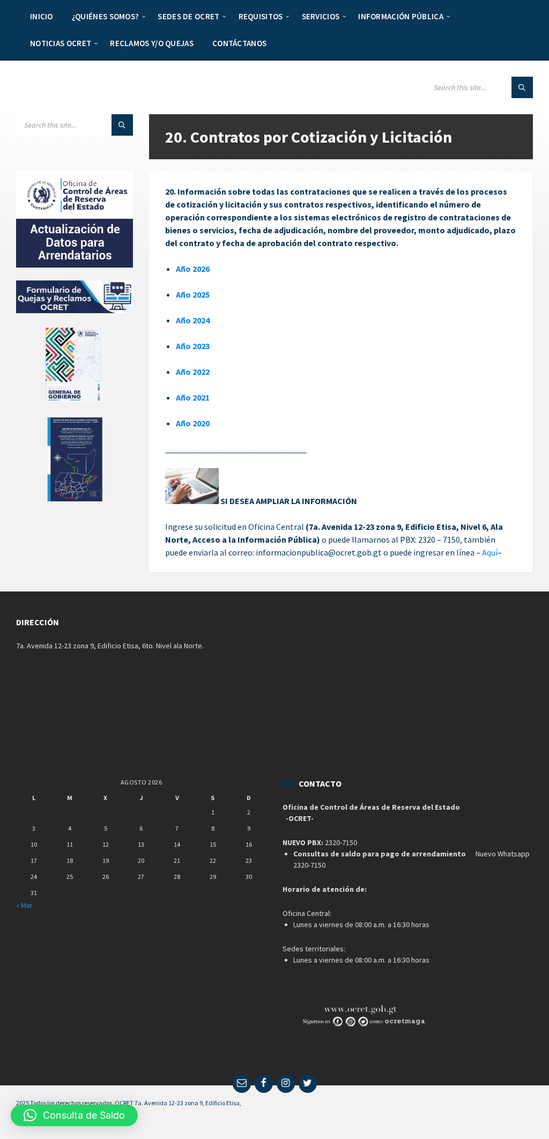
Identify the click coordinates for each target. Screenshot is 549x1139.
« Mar (24, 905)
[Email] (242, 1084)
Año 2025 (193, 294)
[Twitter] (308, 1084)
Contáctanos (239, 43)
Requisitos (261, 16)
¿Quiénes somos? (105, 16)
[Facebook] (264, 1084)
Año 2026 (193, 268)
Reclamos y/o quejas (152, 43)
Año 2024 (193, 320)
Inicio (41, 16)
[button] (74, 1115)
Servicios (321, 16)
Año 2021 (193, 397)
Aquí (490, 552)
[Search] (522, 87)
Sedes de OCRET (188, 16)
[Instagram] (286, 1084)
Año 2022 (193, 371)
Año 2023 (193, 346)
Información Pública (400, 16)
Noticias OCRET (60, 43)
